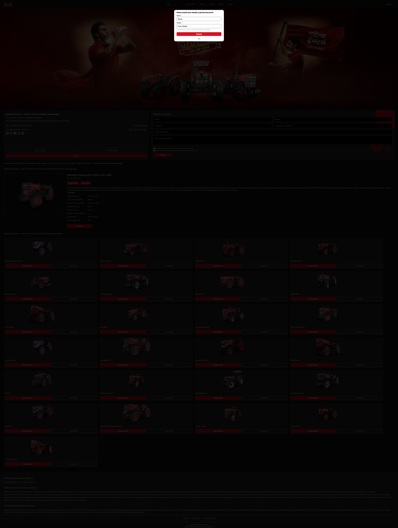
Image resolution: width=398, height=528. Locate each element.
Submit (199, 34)
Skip (199, 39)
